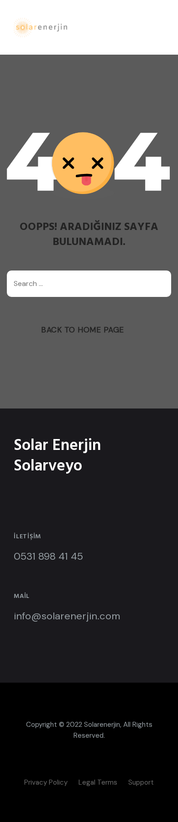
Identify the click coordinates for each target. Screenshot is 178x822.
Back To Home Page (82, 330)
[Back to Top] (158, 807)
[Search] (159, 283)
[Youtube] (103, 764)
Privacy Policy (46, 782)
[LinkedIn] (85, 764)
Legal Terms (98, 782)
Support (141, 782)
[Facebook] (68, 764)
